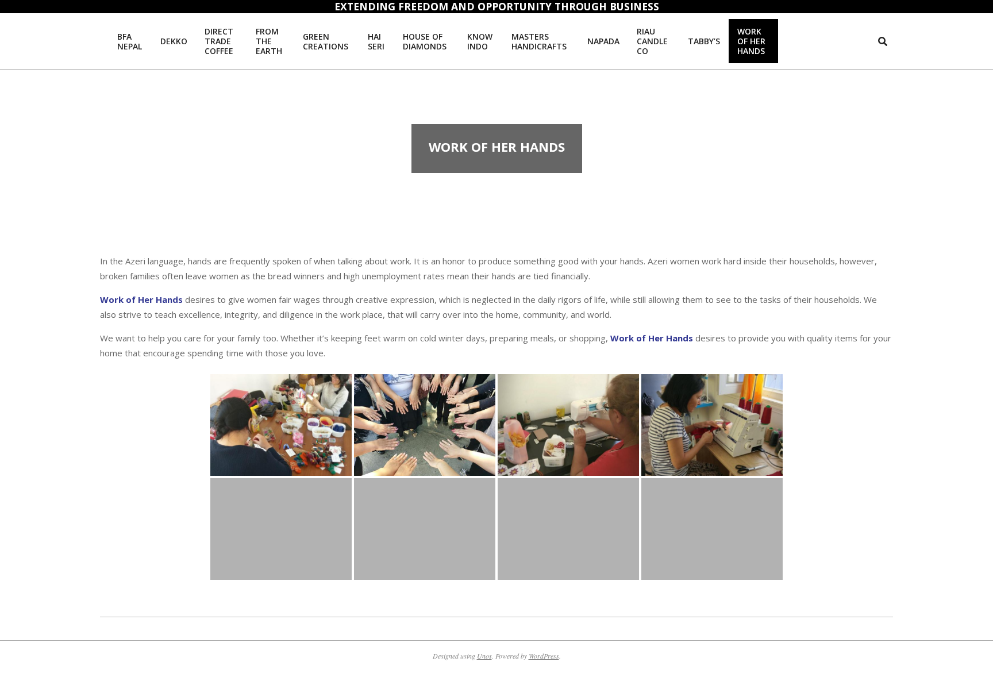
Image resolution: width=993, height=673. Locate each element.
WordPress (544, 655)
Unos (484, 655)
